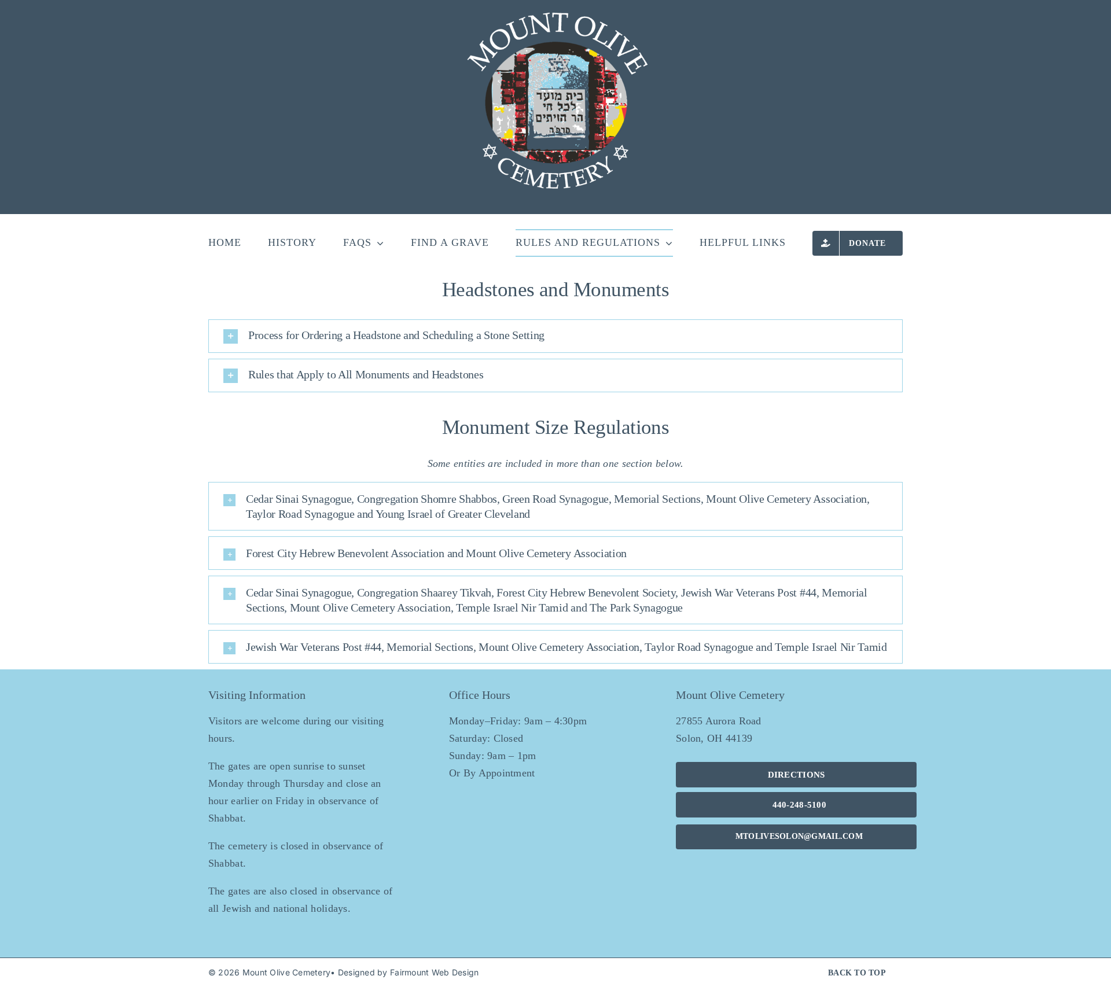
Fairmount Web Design (434, 972)
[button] (555, 336)
